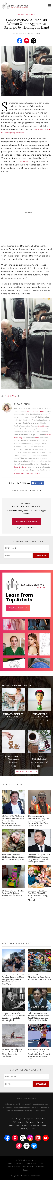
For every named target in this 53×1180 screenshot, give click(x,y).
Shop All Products (26, 771)
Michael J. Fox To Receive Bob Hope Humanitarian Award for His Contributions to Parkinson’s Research (13, 820)
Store (33, 1129)
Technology (34, 1125)
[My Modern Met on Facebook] (7, 1138)
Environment (14, 1125)
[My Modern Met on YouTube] (46, 1138)
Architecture (40, 1119)
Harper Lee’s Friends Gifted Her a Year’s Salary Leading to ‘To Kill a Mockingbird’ (13, 1016)
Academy (24, 1129)
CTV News (23, 161)
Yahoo (15, 396)
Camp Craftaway (20, 467)
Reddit (8, 396)
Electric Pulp (38, 1176)
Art (11, 1119)
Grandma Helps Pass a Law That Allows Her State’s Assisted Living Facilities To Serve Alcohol (38, 895)
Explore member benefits (27, 527)
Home (21, 14)
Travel (44, 1125)
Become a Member (26, 521)
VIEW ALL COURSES (18, 608)
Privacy (41, 1167)
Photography (28, 1119)
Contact (10, 1167)
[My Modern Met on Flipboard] (38, 1138)
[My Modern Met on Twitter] (23, 1138)
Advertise (17, 1167)
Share (39, 483)
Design (18, 1119)
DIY (14, 1122)
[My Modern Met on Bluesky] (34, 1146)
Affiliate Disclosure (30, 1167)
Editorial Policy (19, 1163)
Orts (37, 438)
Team (28, 1163)
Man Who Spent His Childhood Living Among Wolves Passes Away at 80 (13, 856)
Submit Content (37, 1163)
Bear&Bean (42, 426)
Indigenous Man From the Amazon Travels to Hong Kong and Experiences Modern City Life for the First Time (13, 979)
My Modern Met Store (35, 411)
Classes (40, 1122)
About (10, 1163)
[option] (13, 650)
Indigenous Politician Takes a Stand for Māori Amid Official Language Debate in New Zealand (39, 1016)
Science (24, 1125)
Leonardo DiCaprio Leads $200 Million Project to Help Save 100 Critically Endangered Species (39, 858)
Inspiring (30, 14)
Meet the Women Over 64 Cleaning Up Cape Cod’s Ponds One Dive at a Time (39, 976)
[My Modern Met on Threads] (26, 1146)
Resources (30, 1122)
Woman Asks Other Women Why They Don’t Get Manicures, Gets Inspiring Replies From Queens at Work (39, 820)
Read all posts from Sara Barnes (27, 473)
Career (20, 1122)
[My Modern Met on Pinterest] (15, 1138)
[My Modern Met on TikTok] (19, 1146)
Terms (25, 1170)
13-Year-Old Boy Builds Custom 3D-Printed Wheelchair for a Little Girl (13, 894)
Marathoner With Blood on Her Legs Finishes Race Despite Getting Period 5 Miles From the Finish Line (39, 1054)
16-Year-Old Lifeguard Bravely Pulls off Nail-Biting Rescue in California (12, 1052)
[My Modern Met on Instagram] (30, 1138)
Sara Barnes (19, 34)
